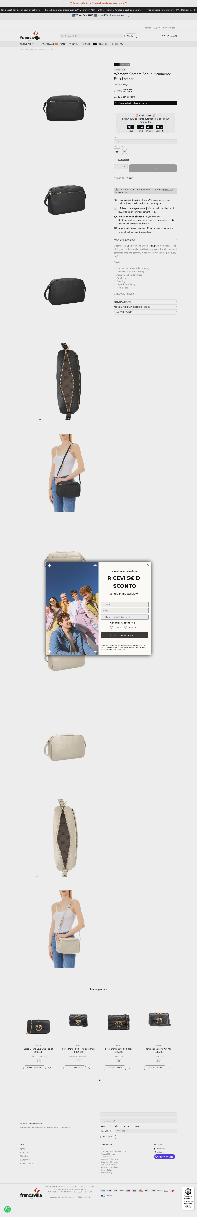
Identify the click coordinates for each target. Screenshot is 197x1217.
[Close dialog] (147, 565)
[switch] (188, 1206)
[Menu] (192, 1188)
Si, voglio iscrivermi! (124, 635)
